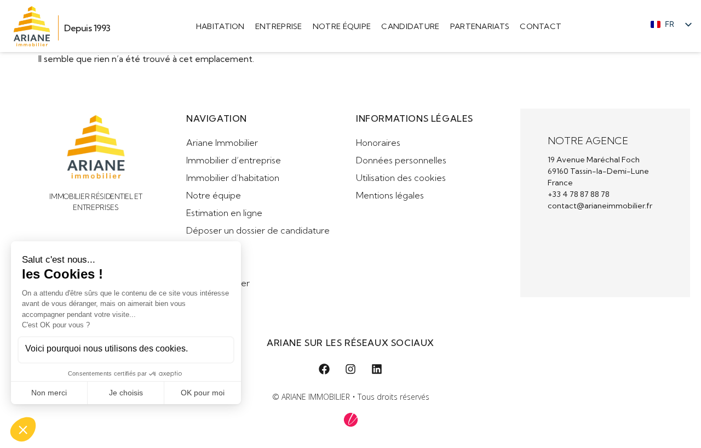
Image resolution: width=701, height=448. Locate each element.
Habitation (220, 26)
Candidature (410, 26)
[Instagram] (350, 369)
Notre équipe (342, 26)
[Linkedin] (377, 369)
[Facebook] (324, 369)
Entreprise (278, 26)
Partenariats (480, 26)
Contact (540, 26)
